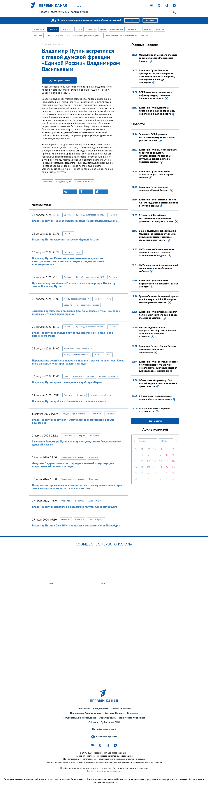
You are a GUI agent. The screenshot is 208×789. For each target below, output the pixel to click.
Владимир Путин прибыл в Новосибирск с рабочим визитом (69, 401)
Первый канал (53, 5)
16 (173, 461)
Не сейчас (150, 20)
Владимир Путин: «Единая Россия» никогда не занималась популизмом (76, 221)
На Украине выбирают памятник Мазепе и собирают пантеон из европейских (156, 252)
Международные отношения (76, 299)
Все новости (39, 29)
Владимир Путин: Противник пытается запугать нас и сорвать (156, 174)
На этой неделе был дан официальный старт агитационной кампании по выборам (157, 332)
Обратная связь (107, 717)
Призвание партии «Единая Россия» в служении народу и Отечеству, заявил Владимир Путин (74, 284)
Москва (144, 35)
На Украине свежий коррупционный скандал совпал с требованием (158, 268)
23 (173, 467)
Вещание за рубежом (106, 736)
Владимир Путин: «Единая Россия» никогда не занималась (157, 349)
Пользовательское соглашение (79, 717)
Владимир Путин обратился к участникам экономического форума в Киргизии (73, 421)
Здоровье (38, 35)
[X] (101, 191)
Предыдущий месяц (134, 440)
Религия (147, 29)
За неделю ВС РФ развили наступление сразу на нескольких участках (157, 137)
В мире (79, 29)
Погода (59, 35)
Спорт (49, 35)
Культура (160, 29)
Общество (91, 29)
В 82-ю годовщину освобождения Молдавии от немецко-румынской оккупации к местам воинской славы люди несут (157, 235)
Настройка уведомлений (104, 729)
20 (154, 467)
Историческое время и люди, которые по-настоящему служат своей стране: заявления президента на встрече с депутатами (78, 486)
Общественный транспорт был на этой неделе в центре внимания (158, 383)
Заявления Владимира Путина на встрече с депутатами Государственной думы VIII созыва (76, 443)
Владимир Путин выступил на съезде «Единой (154, 188)
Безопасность (133, 29)
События (93, 722)
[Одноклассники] (86, 191)
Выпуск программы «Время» (154, 410)
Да (132, 20)
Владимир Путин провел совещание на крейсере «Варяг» (67, 382)
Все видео (132, 713)
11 (142, 461)
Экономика (66, 29)
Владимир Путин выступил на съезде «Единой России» (65, 239)
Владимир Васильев (84, 181)
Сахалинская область (108, 376)
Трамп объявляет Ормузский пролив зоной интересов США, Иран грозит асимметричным (159, 299)
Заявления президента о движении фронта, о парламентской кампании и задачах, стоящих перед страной (76, 312)
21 (160, 467)
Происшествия (116, 29)
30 (154, 449)
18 (142, 467)
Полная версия (79, 12)
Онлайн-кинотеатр (121, 708)
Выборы (67, 215)
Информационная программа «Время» (83, 35)
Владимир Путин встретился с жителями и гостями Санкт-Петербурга (74, 506)
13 (154, 461)
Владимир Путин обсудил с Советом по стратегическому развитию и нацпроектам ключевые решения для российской (158, 366)
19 (148, 467)
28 (142, 449)
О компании (83, 708)
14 (160, 461)
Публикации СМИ (110, 722)
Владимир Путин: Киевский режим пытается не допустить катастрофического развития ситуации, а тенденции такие (158, 155)
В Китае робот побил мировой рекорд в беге (155, 397)
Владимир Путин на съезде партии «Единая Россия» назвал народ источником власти (72, 334)
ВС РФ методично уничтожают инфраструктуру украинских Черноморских (155, 95)
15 (166, 461)
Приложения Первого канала (86, 713)
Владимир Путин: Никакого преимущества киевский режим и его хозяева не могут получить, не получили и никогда (157, 76)
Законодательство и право (73, 435)
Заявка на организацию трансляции (104, 771)
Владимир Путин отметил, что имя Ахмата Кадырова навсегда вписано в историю (158, 202)
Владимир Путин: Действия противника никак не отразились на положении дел (157, 110)
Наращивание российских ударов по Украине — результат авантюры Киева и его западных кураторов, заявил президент (78, 362)
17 (135, 467)
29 (148, 449)
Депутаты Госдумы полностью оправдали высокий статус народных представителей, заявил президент (74, 464)
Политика (53, 29)
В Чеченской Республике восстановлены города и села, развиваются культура (156, 218)
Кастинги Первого (114, 713)
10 (135, 461)
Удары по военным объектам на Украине (81, 305)
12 (148, 461)
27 (135, 449)
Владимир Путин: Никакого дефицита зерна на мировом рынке (158, 283)
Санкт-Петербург (96, 501)
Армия (103, 29)
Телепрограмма (60, 12)
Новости (44, 12)
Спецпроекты (100, 708)
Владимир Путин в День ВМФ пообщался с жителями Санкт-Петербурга (76, 525)
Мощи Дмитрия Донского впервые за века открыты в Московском (158, 57)
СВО (79, 252)
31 (160, 449)
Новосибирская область (100, 395)
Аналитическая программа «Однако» (121, 35)
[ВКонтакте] (70, 191)
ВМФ (66, 376)
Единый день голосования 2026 (90, 215)
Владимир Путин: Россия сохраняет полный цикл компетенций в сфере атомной (158, 314)
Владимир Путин (63, 181)
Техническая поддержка (132, 717)
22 (166, 467)
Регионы (90, 376)
